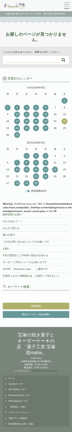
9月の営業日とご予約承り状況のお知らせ (25, 255)
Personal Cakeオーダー (19, 395)
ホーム (11, 378)
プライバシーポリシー (18, 412)
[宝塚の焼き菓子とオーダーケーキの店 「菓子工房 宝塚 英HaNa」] (15, 5)
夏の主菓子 (9, 234)
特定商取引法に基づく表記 (21, 424)
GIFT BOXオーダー (17, 389)
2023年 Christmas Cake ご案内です (25, 269)
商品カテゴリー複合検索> (36, 314)
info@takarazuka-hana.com (44, 371)
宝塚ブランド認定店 (17, 418)
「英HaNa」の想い (17, 407)
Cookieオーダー (16, 384)
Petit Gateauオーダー (18, 401)
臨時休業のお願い (12, 214)
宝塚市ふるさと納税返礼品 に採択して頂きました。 (32, 275)
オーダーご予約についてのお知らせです (25, 262)
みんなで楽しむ (11, 228)
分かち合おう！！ (12, 221)
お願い (6, 248)
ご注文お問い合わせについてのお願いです (26, 241)
